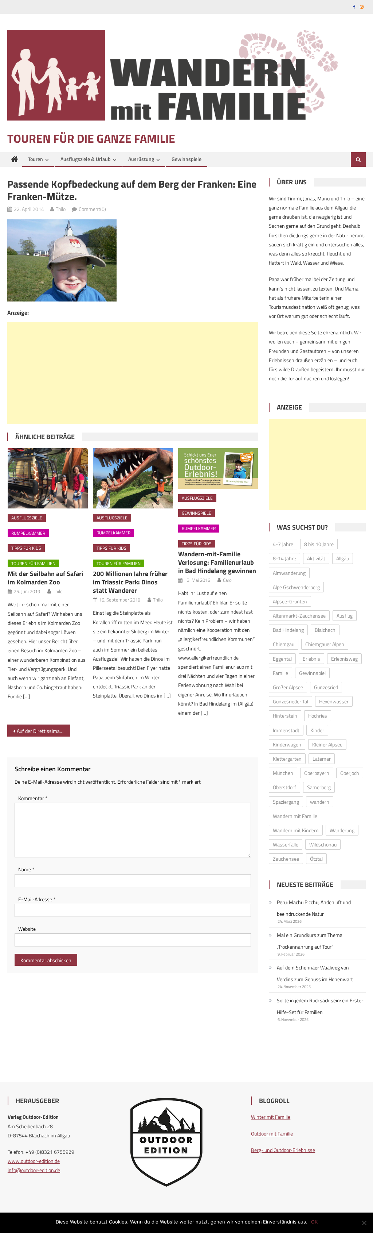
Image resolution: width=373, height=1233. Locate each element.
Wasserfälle (285, 844)
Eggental (282, 658)
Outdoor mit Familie (272, 1133)
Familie (280, 673)
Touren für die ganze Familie (91, 138)
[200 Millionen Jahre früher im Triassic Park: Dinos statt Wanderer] (133, 478)
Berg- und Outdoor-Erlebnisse (283, 1150)
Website (27, 929)
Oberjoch (349, 773)
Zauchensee (286, 859)
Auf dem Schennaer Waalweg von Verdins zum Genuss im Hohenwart (315, 973)
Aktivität (316, 558)
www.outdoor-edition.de (34, 1161)
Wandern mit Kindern (296, 830)
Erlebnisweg (344, 658)
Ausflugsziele (26, 517)
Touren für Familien (33, 563)
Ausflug (345, 615)
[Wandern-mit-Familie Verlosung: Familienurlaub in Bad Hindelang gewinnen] (218, 468)
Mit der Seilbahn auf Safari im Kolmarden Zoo (45, 578)
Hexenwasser (334, 701)
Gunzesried (326, 687)
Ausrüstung (141, 159)
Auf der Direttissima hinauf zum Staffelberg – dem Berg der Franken (43, 731)
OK (314, 1222)
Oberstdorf (284, 787)
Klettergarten (287, 759)
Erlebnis (311, 658)
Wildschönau (323, 844)
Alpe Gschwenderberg (296, 587)
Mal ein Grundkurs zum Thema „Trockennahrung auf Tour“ (309, 940)
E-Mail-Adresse (36, 899)
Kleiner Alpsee (327, 744)
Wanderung (342, 830)
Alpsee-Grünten (290, 601)
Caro (227, 580)
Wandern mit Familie (295, 816)
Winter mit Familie (270, 1117)
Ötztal (316, 859)
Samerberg (319, 787)
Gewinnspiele (186, 159)
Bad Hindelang (288, 630)
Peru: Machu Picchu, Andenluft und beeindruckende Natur (314, 908)
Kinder (317, 730)
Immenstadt (286, 730)
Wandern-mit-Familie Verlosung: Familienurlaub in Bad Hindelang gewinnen (217, 562)
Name (26, 869)
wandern (319, 802)
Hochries (317, 715)
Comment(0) (92, 209)
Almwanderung (289, 573)
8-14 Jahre (284, 558)
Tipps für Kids (26, 548)
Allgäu (342, 558)
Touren (35, 159)
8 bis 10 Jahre (319, 544)
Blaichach (325, 630)
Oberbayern (316, 773)
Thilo (61, 209)
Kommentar (32, 798)
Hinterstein (285, 715)
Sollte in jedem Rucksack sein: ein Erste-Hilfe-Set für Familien (320, 1006)
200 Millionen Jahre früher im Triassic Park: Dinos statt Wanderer (130, 582)
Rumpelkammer (28, 533)
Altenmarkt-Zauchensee (299, 615)
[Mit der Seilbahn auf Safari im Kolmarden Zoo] (48, 478)
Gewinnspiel (312, 673)
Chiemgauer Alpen (324, 644)
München (283, 773)
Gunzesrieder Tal (290, 701)
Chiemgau (283, 644)
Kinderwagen (287, 744)
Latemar (322, 759)
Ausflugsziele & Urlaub (85, 159)
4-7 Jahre (283, 544)
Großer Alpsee (288, 687)
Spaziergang (286, 802)
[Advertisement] (132, 373)
